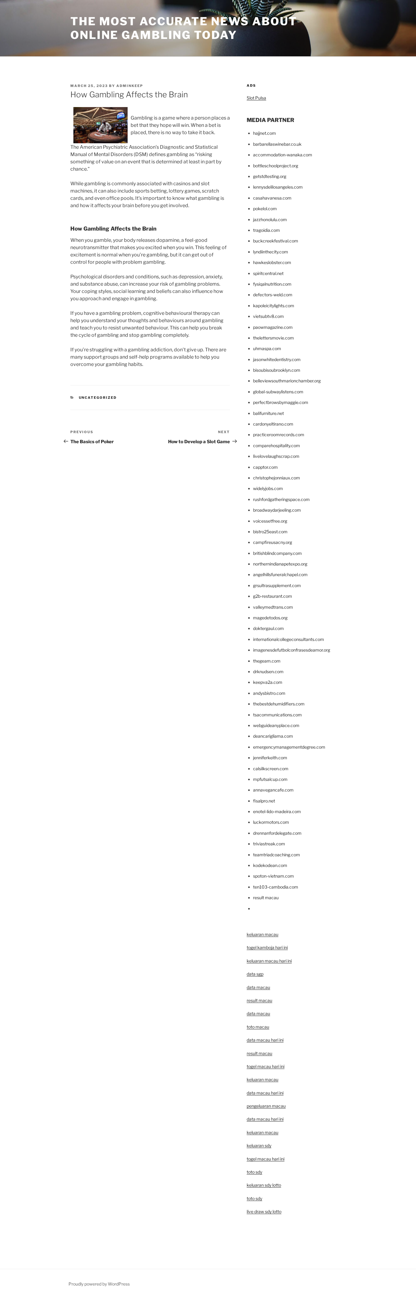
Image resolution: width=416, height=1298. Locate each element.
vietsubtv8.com (268, 316)
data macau (258, 1013)
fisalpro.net (264, 800)
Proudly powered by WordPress (99, 1283)
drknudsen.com (268, 671)
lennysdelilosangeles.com (278, 187)
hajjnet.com (264, 133)
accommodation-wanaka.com (282, 154)
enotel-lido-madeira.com (277, 811)
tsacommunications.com (277, 714)
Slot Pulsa (256, 97)
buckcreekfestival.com (275, 240)
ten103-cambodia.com (275, 886)
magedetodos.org (270, 617)
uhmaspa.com (267, 348)
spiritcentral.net (268, 273)
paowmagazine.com (273, 327)
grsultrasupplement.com (277, 585)
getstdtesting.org (269, 176)
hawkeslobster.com (272, 262)
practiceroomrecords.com (278, 434)
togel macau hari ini (265, 1158)
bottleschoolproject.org (275, 165)
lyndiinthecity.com (270, 251)
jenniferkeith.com (270, 757)
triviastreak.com (269, 843)
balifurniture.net (268, 413)
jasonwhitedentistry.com (277, 359)
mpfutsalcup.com (270, 779)
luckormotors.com (271, 822)
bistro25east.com (270, 531)
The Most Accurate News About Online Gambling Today (183, 28)
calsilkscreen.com (270, 768)
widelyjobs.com (268, 488)
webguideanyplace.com (276, 725)
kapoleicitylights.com (273, 305)
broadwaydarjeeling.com (277, 510)
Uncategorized (98, 397)
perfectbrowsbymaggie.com (280, 402)
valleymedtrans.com (273, 607)
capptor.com (265, 467)
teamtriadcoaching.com (276, 854)
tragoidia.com (266, 230)
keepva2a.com (267, 682)
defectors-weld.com (272, 294)
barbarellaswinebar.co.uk (277, 144)
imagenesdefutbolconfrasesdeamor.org (291, 649)
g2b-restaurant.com (272, 596)
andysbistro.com (269, 693)
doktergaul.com (268, 628)
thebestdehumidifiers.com (279, 703)
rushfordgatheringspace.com (281, 499)
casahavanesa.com (272, 197)
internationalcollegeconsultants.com (288, 639)
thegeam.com (266, 660)
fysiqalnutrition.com (272, 284)
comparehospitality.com (276, 445)
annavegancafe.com (273, 789)
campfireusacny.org (272, 542)
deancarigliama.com (273, 736)
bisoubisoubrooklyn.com (276, 370)
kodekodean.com (270, 865)
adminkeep (129, 86)
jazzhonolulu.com (270, 219)
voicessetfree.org (270, 521)
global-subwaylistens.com (278, 391)
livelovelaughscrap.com (276, 456)
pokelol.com (265, 208)
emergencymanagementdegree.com (289, 747)
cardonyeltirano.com (273, 423)
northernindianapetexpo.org (280, 563)
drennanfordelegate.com (277, 833)
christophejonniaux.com (276, 477)
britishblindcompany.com (277, 553)
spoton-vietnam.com (273, 876)
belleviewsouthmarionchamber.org (287, 380)
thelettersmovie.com (273, 337)
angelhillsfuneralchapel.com (280, 574)
